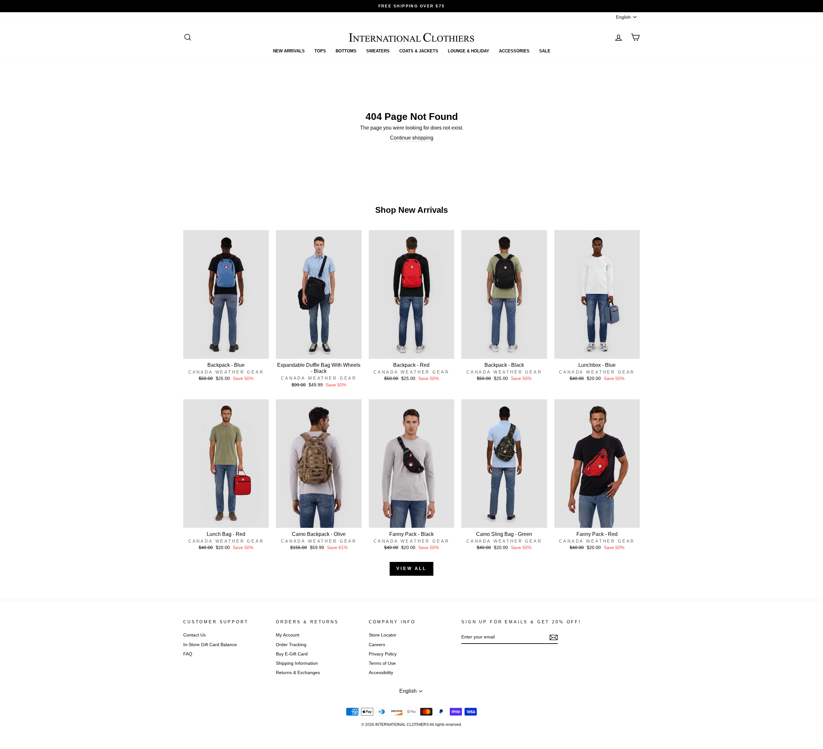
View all (411, 568)
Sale (544, 51)
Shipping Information (297, 663)
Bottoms (346, 51)
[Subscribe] (553, 637)
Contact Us (194, 635)
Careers (377, 644)
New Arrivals (289, 51)
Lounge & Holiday (468, 51)
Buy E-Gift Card (292, 654)
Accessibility (381, 672)
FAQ (187, 654)
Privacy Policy (383, 654)
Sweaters (378, 51)
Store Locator (382, 635)
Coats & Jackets (418, 51)
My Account (287, 635)
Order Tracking (291, 644)
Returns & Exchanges (298, 672)
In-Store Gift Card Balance (210, 644)
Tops (320, 51)
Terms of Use (382, 663)
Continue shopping (411, 137)
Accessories (514, 51)
